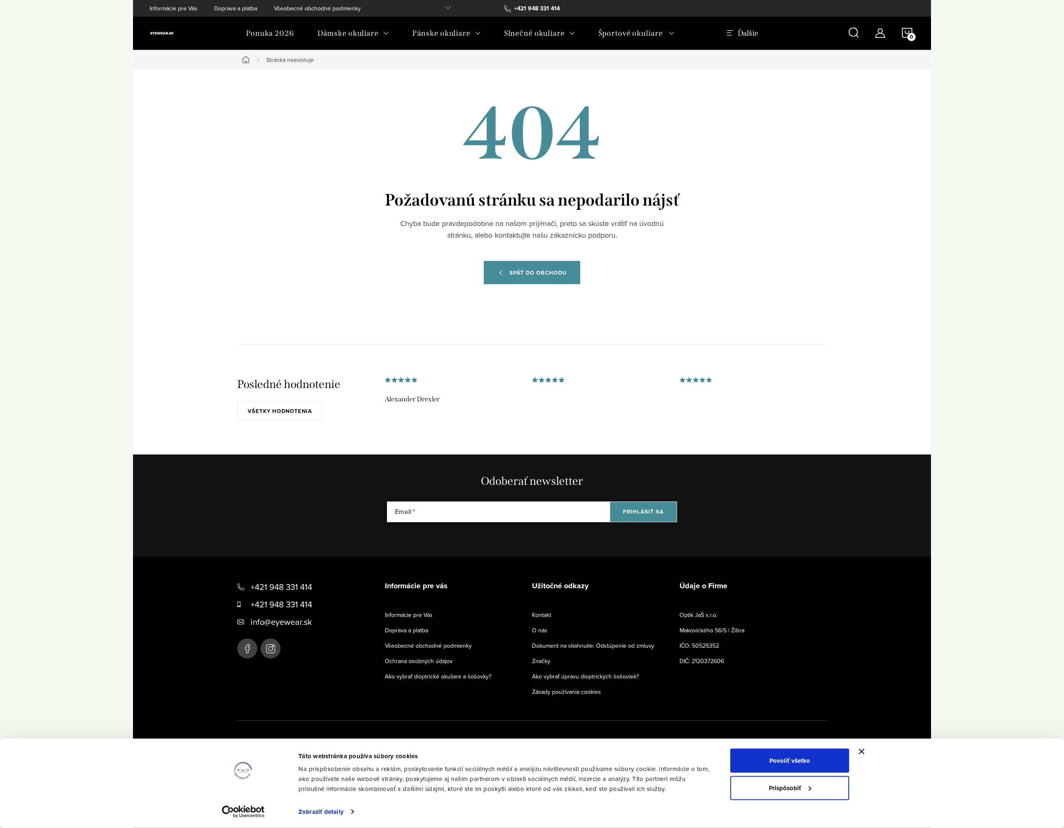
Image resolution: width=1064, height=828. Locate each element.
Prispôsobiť (785, 787)
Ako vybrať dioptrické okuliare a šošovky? (438, 676)
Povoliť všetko (789, 760)
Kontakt (541, 615)
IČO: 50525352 (699, 645)
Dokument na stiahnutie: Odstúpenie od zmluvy (593, 645)
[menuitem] (270, 33)
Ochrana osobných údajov (419, 661)
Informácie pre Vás (173, 8)
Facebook (247, 648)
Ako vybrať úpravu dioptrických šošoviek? (585, 676)
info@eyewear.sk (281, 622)
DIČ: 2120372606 (702, 661)
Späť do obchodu (538, 273)
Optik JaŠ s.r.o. (698, 615)
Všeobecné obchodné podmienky (317, 8)
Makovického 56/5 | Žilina (712, 630)
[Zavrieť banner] (861, 751)
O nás (539, 630)
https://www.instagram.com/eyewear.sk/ (271, 648)
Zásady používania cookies (566, 691)
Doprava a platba (235, 8)
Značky (541, 661)
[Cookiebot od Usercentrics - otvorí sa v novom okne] (243, 812)
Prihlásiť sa (643, 512)
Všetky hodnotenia (280, 411)
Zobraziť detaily (321, 811)
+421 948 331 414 (281, 587)
